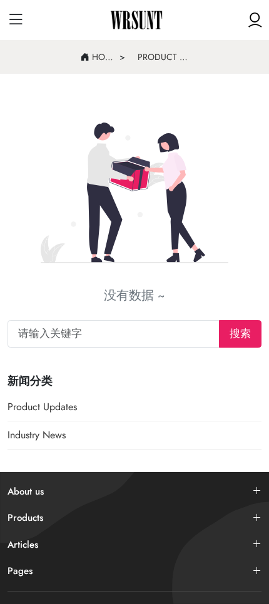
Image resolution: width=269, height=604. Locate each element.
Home (102, 57)
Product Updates (163, 57)
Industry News (37, 435)
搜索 (240, 333)
